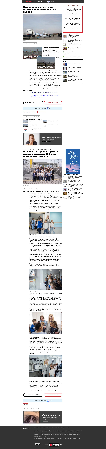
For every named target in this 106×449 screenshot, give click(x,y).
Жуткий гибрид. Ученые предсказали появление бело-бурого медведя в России (75, 52)
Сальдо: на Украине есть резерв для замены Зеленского (75, 80)
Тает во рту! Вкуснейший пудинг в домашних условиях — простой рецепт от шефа (74, 48)
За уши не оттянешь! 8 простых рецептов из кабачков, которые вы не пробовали (75, 193)
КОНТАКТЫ (52, 427)
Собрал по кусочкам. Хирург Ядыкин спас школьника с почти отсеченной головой (75, 185)
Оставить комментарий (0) (53, 102)
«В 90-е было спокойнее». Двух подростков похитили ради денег (74, 44)
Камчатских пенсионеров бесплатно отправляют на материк (34, 125)
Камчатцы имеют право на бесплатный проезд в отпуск (53, 121)
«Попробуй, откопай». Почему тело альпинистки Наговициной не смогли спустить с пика (75, 189)
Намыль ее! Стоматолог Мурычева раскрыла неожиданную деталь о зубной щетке (75, 197)
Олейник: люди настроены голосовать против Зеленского (74, 76)
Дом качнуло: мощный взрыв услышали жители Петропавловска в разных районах (72, 9)
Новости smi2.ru (27, 145)
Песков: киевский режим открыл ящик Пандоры (74, 64)
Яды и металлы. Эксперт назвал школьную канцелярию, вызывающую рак (74, 36)
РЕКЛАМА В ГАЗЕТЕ (45, 427)
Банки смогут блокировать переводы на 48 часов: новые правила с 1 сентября (72, 28)
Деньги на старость (37, 97)
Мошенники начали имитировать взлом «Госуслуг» (74, 68)
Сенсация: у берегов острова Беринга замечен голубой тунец (73, 24)
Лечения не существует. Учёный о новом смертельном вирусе (74, 181)
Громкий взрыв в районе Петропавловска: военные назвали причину (73, 14)
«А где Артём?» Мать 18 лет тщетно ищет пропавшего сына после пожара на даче (75, 56)
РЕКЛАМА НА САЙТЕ (37, 427)
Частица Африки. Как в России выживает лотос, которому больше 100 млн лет (75, 40)
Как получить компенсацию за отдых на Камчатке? (54, 125)
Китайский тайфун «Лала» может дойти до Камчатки (72, 19)
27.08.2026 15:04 (26, 149)
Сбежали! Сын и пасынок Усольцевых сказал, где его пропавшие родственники (75, 177)
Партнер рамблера (45, 444)
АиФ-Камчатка (26, 40)
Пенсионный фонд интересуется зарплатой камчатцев (35, 129)
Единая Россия (26, 185)
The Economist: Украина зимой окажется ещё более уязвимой (74, 72)
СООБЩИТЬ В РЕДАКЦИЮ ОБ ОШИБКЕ (62, 427)
